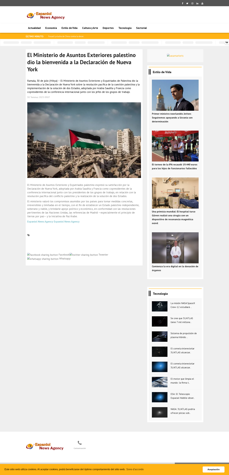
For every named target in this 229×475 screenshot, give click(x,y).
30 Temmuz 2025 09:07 (38, 97)
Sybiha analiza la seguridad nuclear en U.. (66, 36)
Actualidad (34, 28)
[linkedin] (197, 3)
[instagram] (192, 3)
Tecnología (124, 28)
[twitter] (187, 3)
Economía (51, 28)
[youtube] (202, 3)
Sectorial (141, 28)
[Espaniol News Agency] (46, 446)
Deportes (108, 28)
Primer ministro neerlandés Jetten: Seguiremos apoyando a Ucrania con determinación (172, 117)
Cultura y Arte (90, 28)
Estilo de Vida (69, 28)
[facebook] (182, 3)
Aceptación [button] (214, 469)
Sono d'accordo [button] (135, 469)
